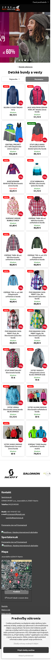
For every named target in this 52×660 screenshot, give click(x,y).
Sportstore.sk (6, 497)
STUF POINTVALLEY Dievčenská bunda (13, 371)
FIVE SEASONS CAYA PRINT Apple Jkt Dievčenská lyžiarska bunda (37, 334)
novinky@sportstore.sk (14, 518)
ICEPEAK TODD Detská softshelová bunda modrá (37, 446)
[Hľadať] (36, 8)
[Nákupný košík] (41, 8)
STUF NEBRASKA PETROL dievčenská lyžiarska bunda (37, 183)
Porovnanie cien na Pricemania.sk (14, 525)
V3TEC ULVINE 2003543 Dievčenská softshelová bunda (37, 409)
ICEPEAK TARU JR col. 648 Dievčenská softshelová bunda (37, 220)
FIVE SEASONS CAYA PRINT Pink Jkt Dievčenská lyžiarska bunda (13, 334)
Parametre (38, 79)
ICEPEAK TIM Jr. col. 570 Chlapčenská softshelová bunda (37, 257)
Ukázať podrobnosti (26, 655)
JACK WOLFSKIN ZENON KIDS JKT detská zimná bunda (37, 109)
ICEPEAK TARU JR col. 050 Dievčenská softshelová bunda (13, 257)
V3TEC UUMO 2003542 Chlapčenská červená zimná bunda (13, 446)
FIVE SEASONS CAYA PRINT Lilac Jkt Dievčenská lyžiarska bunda (37, 295)
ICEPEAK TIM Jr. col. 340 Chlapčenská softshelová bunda (13, 294)
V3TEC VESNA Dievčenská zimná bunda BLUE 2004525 (13, 409)
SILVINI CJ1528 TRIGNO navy (13, 108)
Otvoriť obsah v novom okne (17, 598)
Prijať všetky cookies (26, 650)
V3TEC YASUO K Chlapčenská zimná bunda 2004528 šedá (37, 372)
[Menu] (47, 8)
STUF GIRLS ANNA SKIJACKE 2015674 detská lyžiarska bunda (37, 146)
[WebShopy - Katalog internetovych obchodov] (19, 532)
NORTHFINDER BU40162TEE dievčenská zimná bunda (13, 183)
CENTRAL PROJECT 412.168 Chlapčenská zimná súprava (13, 146)
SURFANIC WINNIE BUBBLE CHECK (13, 219)
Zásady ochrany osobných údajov (26, 643)
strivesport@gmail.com (16, 514)
